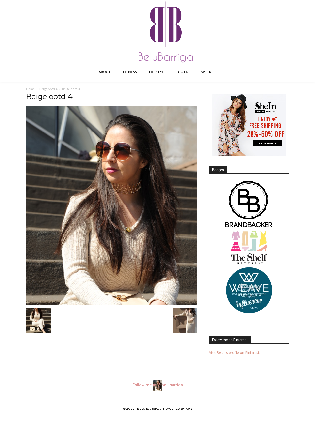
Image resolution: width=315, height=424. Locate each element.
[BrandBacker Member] (249, 204)
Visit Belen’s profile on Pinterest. (234, 352)
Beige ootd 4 (48, 89)
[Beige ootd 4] (111, 303)
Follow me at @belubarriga (157, 385)
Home (30, 89)
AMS (189, 408)
